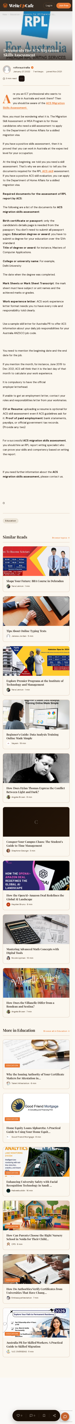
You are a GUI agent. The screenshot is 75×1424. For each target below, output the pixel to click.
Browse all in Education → (56, 1031)
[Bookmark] (44, 1415)
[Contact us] (65, 1416)
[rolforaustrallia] (7, 69)
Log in (49, 5)
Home (5, 14)
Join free (63, 5)
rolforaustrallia (21, 67)
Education (15, 14)
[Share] (54, 1415)
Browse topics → (61, 537)
